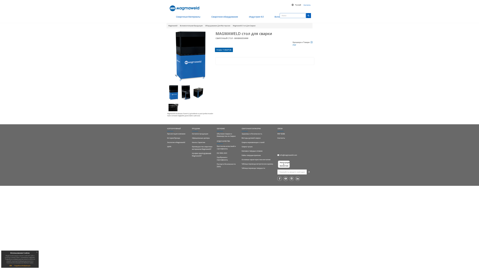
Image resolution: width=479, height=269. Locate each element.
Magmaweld (172, 26)
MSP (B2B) (281, 134)
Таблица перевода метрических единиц (257, 164)
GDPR (169, 146)
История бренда (173, 138)
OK (10, 265)
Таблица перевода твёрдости (253, 168)
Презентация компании (176, 134)
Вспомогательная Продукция (191, 26)
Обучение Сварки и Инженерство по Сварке (226, 135)
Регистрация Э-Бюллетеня (285, 164)
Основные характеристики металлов (256, 159)
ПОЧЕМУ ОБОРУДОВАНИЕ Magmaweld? (201, 154)
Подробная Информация (22, 266)
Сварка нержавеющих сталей (253, 142)
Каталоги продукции (200, 134)
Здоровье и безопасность (252, 134)
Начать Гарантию (198, 142)
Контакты (307, 5)
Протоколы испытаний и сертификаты (226, 147)
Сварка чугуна (247, 146)
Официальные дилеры (201, 138)
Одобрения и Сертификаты (222, 158)
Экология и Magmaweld (176, 142)
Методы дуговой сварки (251, 138)
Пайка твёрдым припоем (251, 155)
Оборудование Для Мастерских (217, 26)
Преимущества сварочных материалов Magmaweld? (202, 147)
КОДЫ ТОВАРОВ (223, 50)
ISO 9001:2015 (222, 153)
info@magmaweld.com (288, 155)
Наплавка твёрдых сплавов (252, 151)
